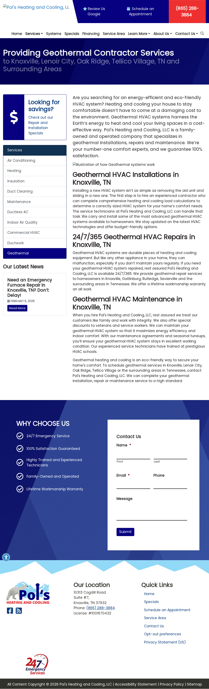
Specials (151, 601)
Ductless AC (17, 212)
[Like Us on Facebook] (10, 612)
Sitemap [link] (194, 684)
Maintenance (19, 201)
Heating (14, 170)
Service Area (155, 617)
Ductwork (15, 243)
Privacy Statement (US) (165, 642)
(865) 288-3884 (187, 11)
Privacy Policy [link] (172, 684)
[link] (34, 117)
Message (124, 498)
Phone (159, 475)
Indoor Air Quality (22, 222)
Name (124, 445)
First (120, 461)
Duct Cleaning (20, 191)
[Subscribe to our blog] (19, 612)
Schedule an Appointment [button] (141, 11)
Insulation (15, 181)
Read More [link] (17, 308)
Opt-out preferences (162, 634)
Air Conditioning (21, 160)
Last (157, 461)
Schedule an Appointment (167, 610)
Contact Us (154, 626)
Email (123, 475)
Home (149, 593)
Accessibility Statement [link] (136, 684)
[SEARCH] (203, 31)
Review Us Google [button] (96, 11)
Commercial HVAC (23, 232)
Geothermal (18, 253)
